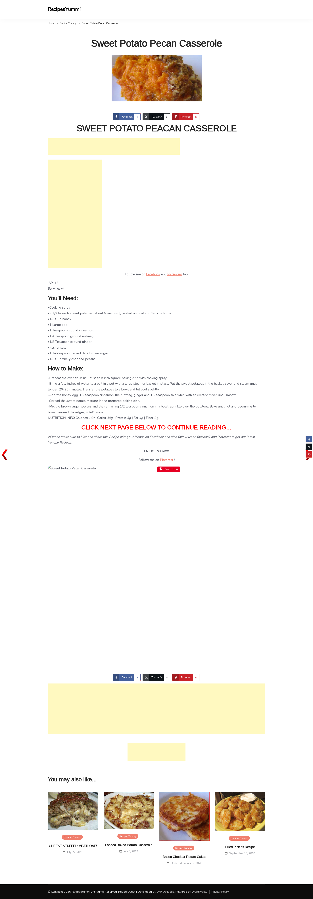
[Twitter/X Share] (309, 447)
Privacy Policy (220, 892)
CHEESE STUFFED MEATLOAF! (73, 846)
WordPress (199, 892)
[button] (309, 461)
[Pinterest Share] (309, 454)
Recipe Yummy (72, 837)
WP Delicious (165, 892)
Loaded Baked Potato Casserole (128, 845)
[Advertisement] (114, 146)
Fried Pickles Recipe (240, 847)
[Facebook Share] (309, 439)
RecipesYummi (64, 9)
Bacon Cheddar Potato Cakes (184, 857)
